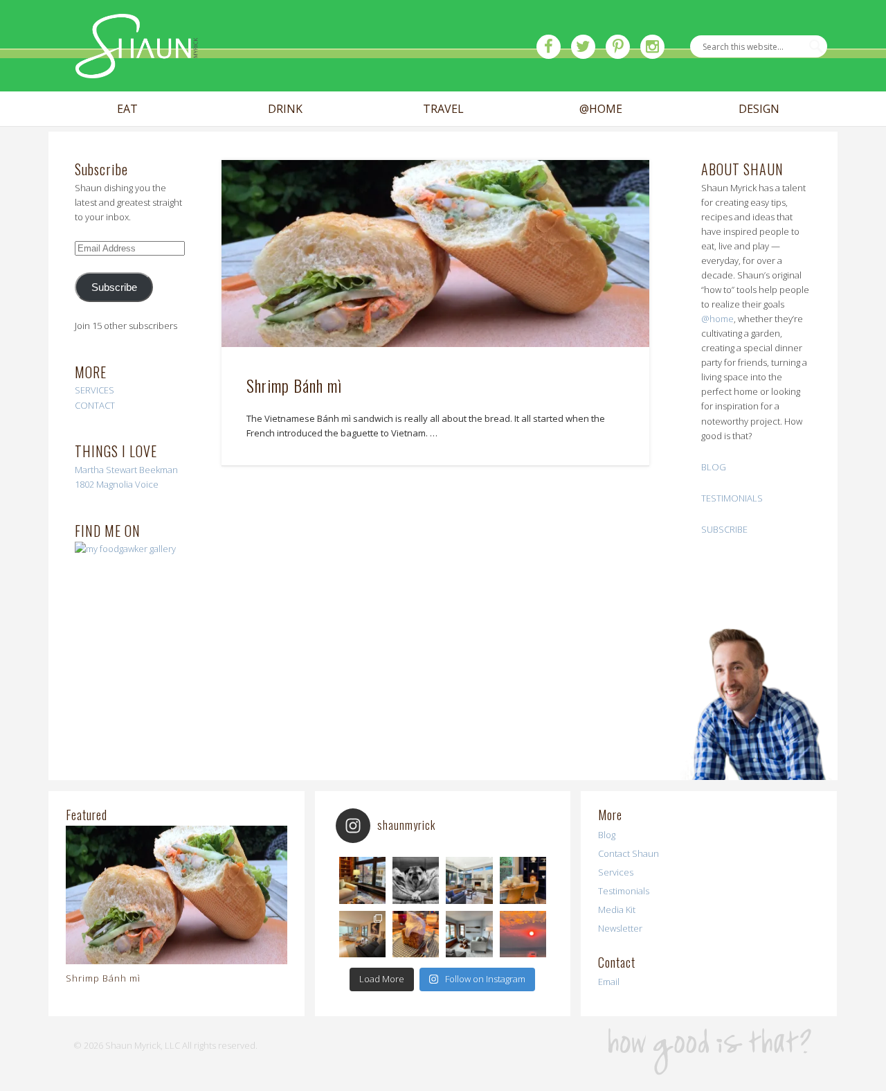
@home (717, 318)
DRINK (285, 109)
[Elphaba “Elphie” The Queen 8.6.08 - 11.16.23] (415, 880)
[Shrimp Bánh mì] (435, 254)
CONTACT (95, 405)
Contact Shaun (628, 853)
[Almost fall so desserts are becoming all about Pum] (415, 934)
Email (609, 981)
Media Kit (616, 909)
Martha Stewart (106, 469)
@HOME (600, 109)
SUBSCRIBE (724, 529)
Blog (606, 834)
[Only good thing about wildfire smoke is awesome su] (523, 934)
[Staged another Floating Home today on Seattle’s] (469, 934)
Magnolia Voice (127, 484)
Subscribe (114, 287)
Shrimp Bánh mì (294, 385)
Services (615, 872)
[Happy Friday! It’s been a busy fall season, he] (469, 880)
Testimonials (623, 891)
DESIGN (759, 109)
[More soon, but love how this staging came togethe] (523, 880)
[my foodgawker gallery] (125, 548)
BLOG (713, 467)
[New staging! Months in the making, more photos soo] (362, 880)
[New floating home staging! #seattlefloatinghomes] (362, 934)
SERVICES (94, 390)
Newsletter (620, 928)
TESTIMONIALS (732, 498)
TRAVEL (443, 109)
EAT (127, 109)
